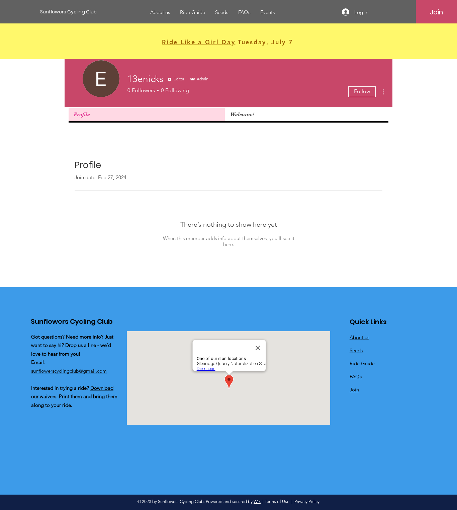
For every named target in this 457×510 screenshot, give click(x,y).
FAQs (356, 376)
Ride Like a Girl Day (198, 42)
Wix (257, 501)
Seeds (356, 350)
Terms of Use (277, 501)
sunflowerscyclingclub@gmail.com (69, 371)
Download (101, 388)
